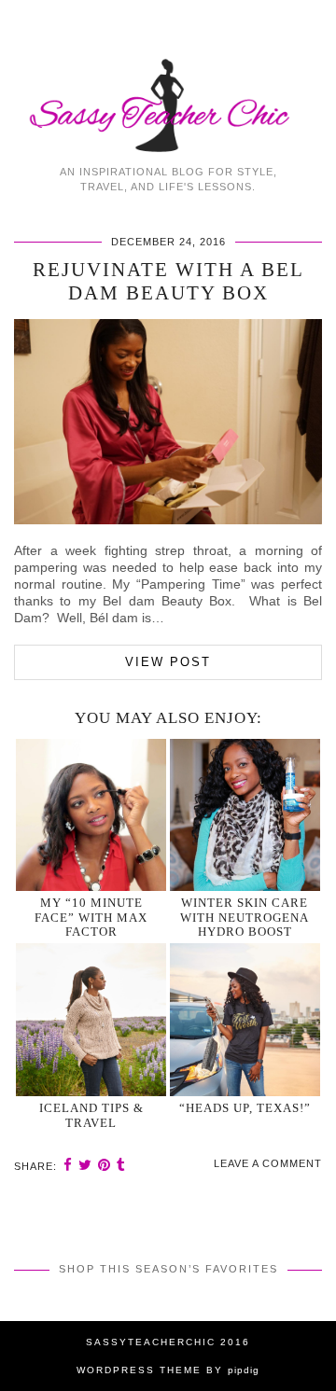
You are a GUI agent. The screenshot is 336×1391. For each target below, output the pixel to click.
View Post (168, 662)
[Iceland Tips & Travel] (91, 1019)
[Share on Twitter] (85, 1165)
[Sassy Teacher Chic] (168, 77)
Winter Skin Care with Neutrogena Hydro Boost (244, 917)
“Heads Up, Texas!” (245, 1108)
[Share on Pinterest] (104, 1165)
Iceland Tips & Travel (91, 1115)
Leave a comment (268, 1163)
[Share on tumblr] (121, 1165)
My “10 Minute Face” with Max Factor (91, 917)
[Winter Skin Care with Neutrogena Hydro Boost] (245, 815)
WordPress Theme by (168, 1370)
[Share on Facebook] (68, 1165)
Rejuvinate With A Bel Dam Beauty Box (168, 281)
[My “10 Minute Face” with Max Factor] (91, 815)
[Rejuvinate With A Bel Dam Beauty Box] (168, 519)
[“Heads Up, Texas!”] (245, 1019)
